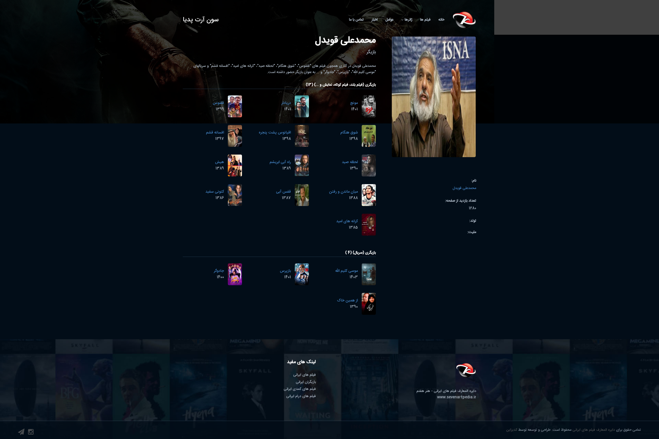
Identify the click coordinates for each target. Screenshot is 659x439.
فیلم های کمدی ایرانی (300, 389)
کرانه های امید (347, 221)
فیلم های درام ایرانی (301, 396)
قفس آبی (283, 192)
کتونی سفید (214, 192)
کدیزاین (511, 430)
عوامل (389, 20)
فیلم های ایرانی (304, 375)
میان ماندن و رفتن (343, 192)
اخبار (374, 20)
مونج (354, 103)
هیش (219, 162)
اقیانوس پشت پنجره (275, 132)
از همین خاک (347, 300)
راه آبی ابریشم (280, 162)
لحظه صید (350, 162)
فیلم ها (425, 20)
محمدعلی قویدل (464, 188)
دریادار (286, 103)
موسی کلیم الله (346, 271)
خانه (441, 20)
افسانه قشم (215, 132)
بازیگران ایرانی (306, 382)
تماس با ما (356, 20)
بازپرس (285, 271)
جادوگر (219, 271)
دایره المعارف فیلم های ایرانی (594, 430)
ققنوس (218, 103)
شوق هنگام (349, 132)
